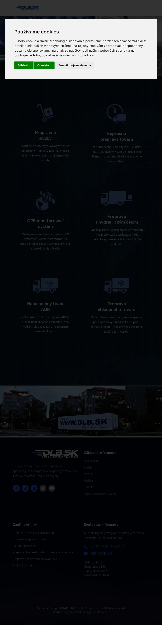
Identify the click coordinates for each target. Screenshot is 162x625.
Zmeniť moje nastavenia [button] (74, 65)
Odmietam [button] (44, 65)
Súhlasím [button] (24, 65)
